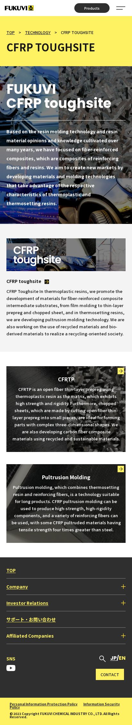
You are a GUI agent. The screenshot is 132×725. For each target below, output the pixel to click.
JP (113, 658)
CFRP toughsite (23, 281)
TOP (10, 32)
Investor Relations (27, 603)
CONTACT (110, 674)
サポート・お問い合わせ (31, 619)
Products (92, 8)
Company (17, 586)
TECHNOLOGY (38, 32)
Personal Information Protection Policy (44, 704)
